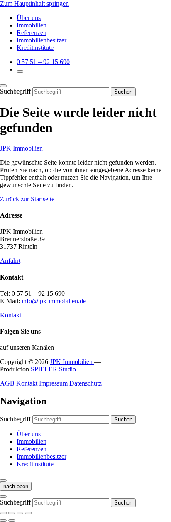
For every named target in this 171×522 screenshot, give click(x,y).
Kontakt (10, 315)
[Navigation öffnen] (3, 480)
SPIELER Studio (53, 369)
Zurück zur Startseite (27, 199)
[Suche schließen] (3, 85)
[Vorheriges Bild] (3, 520)
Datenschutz (85, 383)
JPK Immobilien (21, 148)
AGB (8, 383)
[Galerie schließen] (3, 513)
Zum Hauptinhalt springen (34, 3)
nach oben (15, 486)
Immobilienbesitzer (41, 40)
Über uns (29, 17)
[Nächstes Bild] (11, 520)
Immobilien (31, 25)
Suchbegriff (15, 91)
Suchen (123, 92)
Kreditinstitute (35, 47)
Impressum (54, 383)
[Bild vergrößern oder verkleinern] (28, 513)
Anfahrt (10, 260)
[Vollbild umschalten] (20, 513)
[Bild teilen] (11, 513)
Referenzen (31, 32)
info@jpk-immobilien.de (54, 300)
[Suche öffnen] (20, 71)
